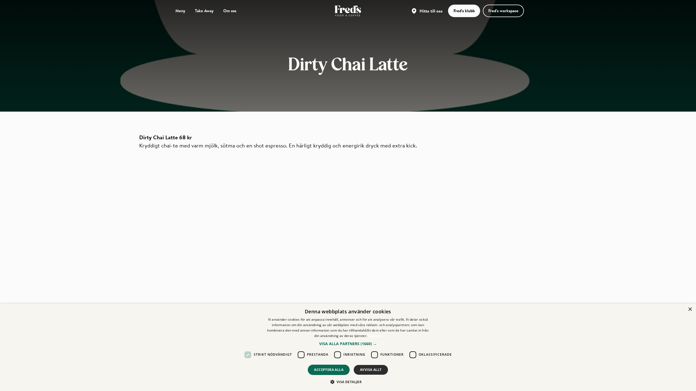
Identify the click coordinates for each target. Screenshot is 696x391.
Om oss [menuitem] (229, 11)
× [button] (690, 309)
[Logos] (347, 11)
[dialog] (348, 347)
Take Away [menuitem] (204, 11)
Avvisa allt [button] (370, 369)
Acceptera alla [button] (328, 369)
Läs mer (375, 335)
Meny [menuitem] (180, 11)
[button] (348, 343)
